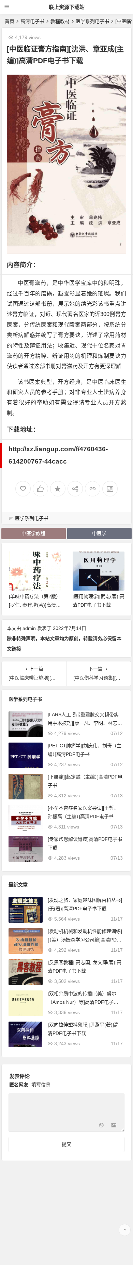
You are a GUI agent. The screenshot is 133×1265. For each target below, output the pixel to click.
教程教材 (60, 21)
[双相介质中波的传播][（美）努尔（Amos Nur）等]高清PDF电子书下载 (83, 1002)
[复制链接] (92, 488)
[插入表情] (101, 1125)
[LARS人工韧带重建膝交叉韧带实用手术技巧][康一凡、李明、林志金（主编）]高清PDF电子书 (85, 723)
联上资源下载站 (67, 7)
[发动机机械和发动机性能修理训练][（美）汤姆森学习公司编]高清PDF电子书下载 (85, 939)
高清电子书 (32, 21)
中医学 (99, 533)
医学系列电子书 (92, 21)
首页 (9, 21)
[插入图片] (113, 1125)
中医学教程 (33, 533)
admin (29, 628)
